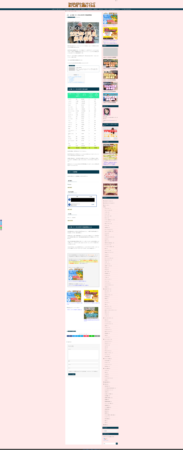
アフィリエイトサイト (108, 317)
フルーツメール (108, 250)
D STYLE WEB (107, 356)
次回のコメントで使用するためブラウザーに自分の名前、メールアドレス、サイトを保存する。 (83, 371)
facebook (107, 376)
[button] (69, 336)
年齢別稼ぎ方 (107, 405)
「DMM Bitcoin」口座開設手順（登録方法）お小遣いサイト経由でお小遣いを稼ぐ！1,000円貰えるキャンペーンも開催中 (110, 163)
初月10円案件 (107, 418)
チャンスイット (108, 244)
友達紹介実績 (107, 409)
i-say (106, 348)
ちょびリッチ (108, 221)
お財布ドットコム (108, 265)
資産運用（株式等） (108, 397)
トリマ (106, 300)
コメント (69, 349)
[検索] (117, 0)
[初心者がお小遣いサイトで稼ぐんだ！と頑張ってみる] (91, 4)
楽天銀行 (71, 78)
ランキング (107, 416)
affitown (106, 325)
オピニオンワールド (108, 341)
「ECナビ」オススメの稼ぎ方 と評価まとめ (74, 309)
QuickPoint (107, 296)
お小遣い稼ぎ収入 (79, 67)
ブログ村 (107, 374)
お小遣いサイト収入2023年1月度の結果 (74, 76)
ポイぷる (107, 233)
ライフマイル (107, 283)
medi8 (106, 335)
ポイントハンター (108, 279)
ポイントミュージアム (109, 258)
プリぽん (107, 277)
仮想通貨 (107, 399)
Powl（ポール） (108, 290)
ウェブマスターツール (109, 378)
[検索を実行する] (117, 444)
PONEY (107, 235)
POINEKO (107, 256)
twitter (106, 372)
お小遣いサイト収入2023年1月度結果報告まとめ (76, 82)
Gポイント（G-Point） (109, 231)
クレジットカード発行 (109, 403)
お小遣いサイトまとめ (108, 200)
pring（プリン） (108, 306)
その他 (74, 17)
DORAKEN (107, 273)
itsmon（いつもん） (108, 294)
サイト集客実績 (108, 407)
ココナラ (107, 370)
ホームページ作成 (108, 358)
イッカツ (107, 315)
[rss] (115, 0)
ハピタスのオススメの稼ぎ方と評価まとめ (92, 302)
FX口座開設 (107, 395)
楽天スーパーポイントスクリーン (110, 310)
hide (77, 74)
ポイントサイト (106, 205)
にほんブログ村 (105, 440)
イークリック (107, 337)
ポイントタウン (108, 215)
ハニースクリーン (108, 308)
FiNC (106, 304)
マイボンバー (107, 327)
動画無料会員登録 (108, 401)
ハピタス (107, 212)
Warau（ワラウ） (108, 223)
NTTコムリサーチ (108, 350)
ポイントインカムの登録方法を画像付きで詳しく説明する (78, 285)
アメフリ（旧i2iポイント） (110, 219)
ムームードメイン (108, 364)
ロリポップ (107, 362)
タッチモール (107, 275)
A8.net (106, 319)
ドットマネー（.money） (109, 246)
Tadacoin (107, 267)
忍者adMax (107, 333)
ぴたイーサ (107, 302)
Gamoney (107, 269)
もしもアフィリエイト (109, 323)
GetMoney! (107, 227)
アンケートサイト (108, 339)
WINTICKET (107, 386)
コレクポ (107, 254)
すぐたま (107, 225)
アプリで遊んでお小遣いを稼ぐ (110, 388)
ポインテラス (107, 263)
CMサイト (107, 240)
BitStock (106, 298)
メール (69, 364)
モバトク (107, 281)
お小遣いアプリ (107, 288)
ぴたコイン (107, 292)
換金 (106, 420)
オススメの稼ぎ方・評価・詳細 (110, 414)
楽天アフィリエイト (108, 331)
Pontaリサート (107, 343)
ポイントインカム (108, 210)
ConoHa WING (107, 360)
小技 (106, 422)
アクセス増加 (107, 368)
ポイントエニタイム (108, 229)
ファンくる (107, 354)
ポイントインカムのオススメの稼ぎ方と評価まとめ (77, 281)
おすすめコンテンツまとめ (109, 203)
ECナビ (107, 217)
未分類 (106, 424)
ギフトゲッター (108, 208)
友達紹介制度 (107, 382)
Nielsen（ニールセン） (109, 352)
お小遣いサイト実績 (70, 17)
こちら (111, 120)
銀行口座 (107, 411)
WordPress (107, 366)
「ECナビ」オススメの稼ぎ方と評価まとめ (110, 43)
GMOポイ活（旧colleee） (109, 242)
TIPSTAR (107, 391)
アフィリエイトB (108, 321)
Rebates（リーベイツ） (109, 252)
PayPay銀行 (71, 79)
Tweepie (106, 286)
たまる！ (107, 261)
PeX (106, 248)
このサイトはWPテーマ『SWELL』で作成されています (91, 449)
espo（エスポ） (108, 271)
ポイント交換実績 (71, 77)
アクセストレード (108, 329)
